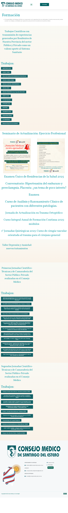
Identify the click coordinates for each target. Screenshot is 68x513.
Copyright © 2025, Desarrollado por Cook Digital (10, 493)
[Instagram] (66, 493)
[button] (31, 4)
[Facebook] (64, 493)
